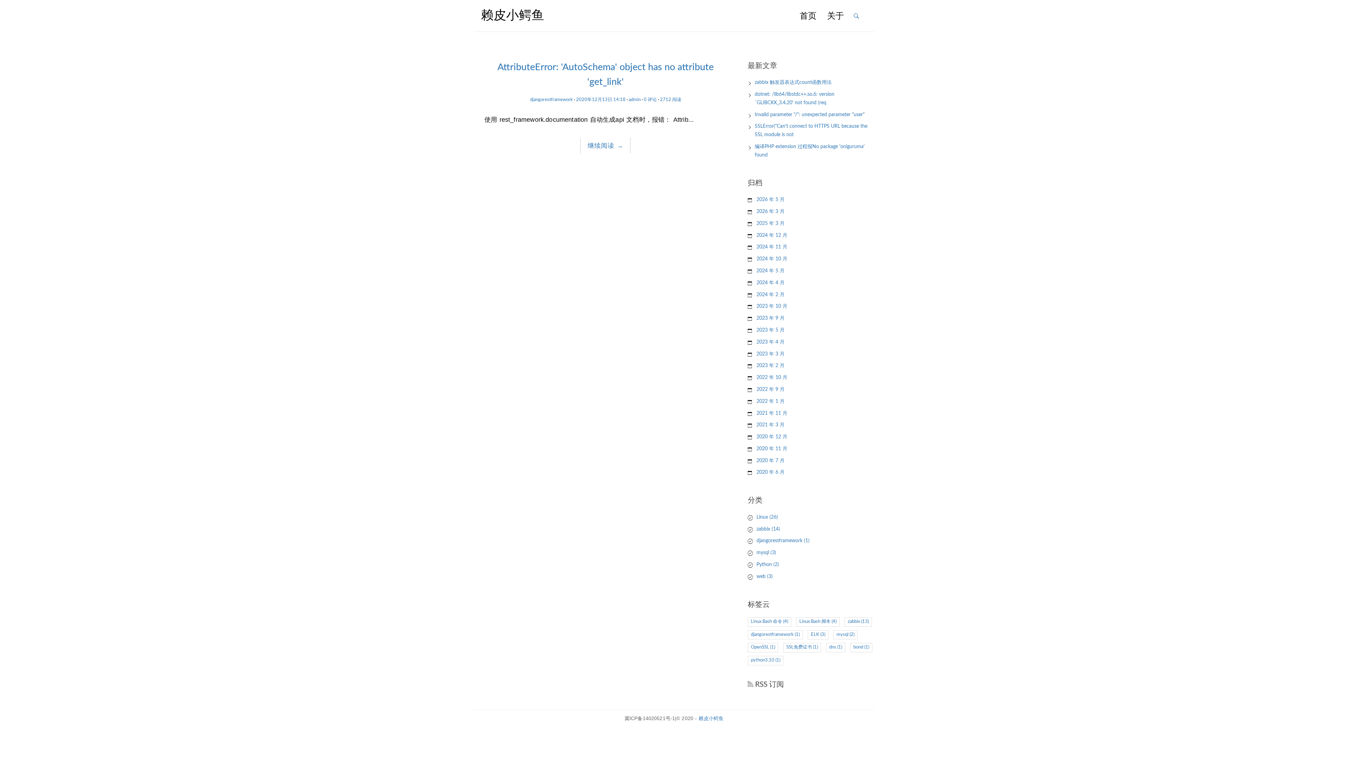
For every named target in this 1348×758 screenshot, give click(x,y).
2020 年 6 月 (770, 472)
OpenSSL (763, 647)
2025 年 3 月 (770, 223)
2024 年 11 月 (771, 247)
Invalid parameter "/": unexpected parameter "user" (810, 114)
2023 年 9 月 (770, 318)
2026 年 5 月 (770, 199)
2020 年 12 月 (771, 436)
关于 (835, 16)
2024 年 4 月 (770, 282)
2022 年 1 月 (770, 401)
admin (635, 100)
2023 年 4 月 (770, 342)
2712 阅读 (670, 100)
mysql (766, 552)
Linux (767, 517)
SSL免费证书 (802, 647)
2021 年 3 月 (770, 425)
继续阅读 (605, 145)
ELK (818, 634)
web (764, 576)
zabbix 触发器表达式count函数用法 (793, 82)
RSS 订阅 (768, 684)
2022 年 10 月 (771, 377)
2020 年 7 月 (770, 460)
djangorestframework (551, 100)
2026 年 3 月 (770, 211)
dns (835, 647)
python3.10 (765, 660)
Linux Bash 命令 (769, 621)
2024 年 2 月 (770, 294)
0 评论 (650, 100)
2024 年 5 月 (770, 270)
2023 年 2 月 (770, 365)
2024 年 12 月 (771, 235)
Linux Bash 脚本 (818, 621)
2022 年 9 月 (770, 389)
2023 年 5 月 (770, 330)
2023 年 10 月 (771, 306)
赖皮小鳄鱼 (711, 718)
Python (767, 564)
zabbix (768, 529)
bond (861, 647)
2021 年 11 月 (771, 413)
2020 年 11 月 (771, 448)
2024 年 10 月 (771, 259)
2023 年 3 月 (770, 354)
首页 (808, 16)
